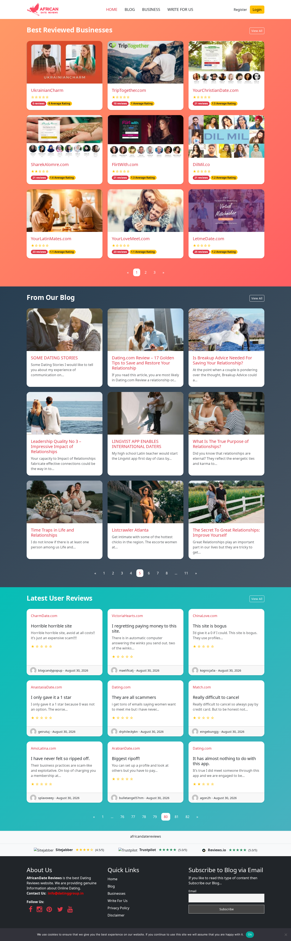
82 (187, 816)
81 (177, 816)
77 (133, 816)
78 (144, 816)
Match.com (202, 687)
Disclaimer (116, 915)
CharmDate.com (44, 615)
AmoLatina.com (43, 748)
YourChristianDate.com (216, 90)
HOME (111, 9)
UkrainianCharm (47, 90)
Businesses (116, 893)
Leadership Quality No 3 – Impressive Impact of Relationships (56, 446)
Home (112, 879)
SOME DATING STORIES (54, 358)
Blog (111, 886)
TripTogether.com (129, 90)
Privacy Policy (118, 908)
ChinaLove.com (205, 615)
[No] (286, 934)
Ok (250, 934)
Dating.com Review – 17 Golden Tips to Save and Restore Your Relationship (143, 363)
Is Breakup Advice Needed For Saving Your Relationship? (222, 360)
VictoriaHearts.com (127, 615)
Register (240, 9)
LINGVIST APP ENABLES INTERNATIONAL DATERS (136, 443)
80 (166, 816)
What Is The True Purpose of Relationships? (221, 443)
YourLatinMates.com (51, 238)
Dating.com (121, 687)
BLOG (130, 9)
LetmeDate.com (208, 238)
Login (257, 9)
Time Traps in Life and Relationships (52, 532)
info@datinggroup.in (66, 893)
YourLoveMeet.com (131, 238)
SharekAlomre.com (50, 164)
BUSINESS (151, 9)
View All (256, 31)
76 (122, 816)
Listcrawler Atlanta (130, 530)
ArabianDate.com (126, 748)
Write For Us (118, 900)
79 (155, 816)
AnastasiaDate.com (46, 687)
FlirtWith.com (125, 164)
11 (186, 573)
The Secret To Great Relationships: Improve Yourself (226, 532)
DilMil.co (201, 164)
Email (192, 891)
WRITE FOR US (180, 9)
